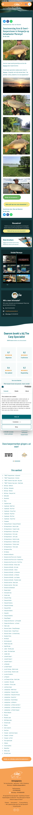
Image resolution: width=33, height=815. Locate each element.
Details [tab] (16, 391)
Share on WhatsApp (11, 21)
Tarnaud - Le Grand (8, 735)
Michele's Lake (7, 717)
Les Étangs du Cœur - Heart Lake (11, 679)
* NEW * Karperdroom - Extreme (11, 478)
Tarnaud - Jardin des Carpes (11, 733)
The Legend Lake (8, 740)
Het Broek (6, 638)
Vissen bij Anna (7, 745)
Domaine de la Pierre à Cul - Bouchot (12, 557)
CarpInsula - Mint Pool (9, 516)
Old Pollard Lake (8, 720)
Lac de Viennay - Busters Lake (11, 671)
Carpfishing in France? (24, 795)
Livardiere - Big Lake (9, 682)
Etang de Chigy (7, 597)
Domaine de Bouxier (9, 554)
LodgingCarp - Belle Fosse (10, 689)
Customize (15, 421)
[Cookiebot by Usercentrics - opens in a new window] (24, 387)
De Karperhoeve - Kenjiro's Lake (11, 539)
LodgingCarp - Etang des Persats (12, 694)
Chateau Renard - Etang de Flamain (12, 524)
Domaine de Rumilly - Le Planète (11, 575)
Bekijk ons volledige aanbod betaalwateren (16, 759)
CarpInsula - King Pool (9, 513)
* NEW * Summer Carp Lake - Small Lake (13, 483)
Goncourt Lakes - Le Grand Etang (11, 633)
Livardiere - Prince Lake (10, 684)
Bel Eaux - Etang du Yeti (9, 493)
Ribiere (6, 725)
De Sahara (6, 552)
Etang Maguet (7, 618)
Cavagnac (6, 521)
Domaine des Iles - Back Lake (11, 582)
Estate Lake (7, 595)
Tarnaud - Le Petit (8, 738)
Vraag (4, 242)
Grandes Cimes (7, 636)
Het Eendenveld (8, 641)
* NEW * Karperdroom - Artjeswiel (12, 475)
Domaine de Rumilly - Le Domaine (12, 572)
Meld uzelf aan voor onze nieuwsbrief (16, 204)
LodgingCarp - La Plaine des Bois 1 (12, 705)
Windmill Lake (7, 753)
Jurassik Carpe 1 (8, 656)
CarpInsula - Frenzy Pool (9, 511)
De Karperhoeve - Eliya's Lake (11, 531)
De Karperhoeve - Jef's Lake (10, 536)
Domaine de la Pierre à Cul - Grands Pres (13, 559)
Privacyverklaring (23, 802)
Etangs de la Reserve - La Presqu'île (12, 620)
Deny (16, 427)
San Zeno (6, 730)
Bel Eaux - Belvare (8, 490)
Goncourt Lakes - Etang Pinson (11, 631)
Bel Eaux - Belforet (8, 485)
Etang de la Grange (8, 605)
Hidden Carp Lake (8, 643)
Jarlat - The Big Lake (9, 648)
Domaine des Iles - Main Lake (11, 585)
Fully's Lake (6, 626)
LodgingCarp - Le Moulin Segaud (11, 710)
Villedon (6, 743)
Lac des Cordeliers (8, 674)
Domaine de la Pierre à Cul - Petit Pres (13, 562)
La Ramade (6, 664)
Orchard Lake (7, 722)
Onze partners (14, 802)
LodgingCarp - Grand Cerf (10, 697)
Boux (5, 501)
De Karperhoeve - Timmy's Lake (11, 544)
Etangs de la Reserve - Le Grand (11, 623)
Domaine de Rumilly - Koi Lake (11, 567)
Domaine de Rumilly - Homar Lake (12, 564)
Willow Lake (7, 750)
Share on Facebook (7, 21)
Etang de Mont (7, 608)
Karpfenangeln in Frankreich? (9, 797)
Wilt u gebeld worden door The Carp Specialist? (17, 804)
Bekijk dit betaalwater (11, 197)
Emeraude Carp (7, 592)
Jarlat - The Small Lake (9, 651)
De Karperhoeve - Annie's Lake (11, 526)
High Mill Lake (7, 646)
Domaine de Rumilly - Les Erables (12, 577)
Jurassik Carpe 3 (8, 661)
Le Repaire (6, 676)
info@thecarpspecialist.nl (11, 311)
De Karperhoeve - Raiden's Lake (11, 541)
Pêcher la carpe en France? (16, 799)
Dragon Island (7, 590)
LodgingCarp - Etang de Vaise (11, 692)
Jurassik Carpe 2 (8, 659)
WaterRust (6, 748)
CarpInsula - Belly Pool (9, 506)
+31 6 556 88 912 (16, 790)
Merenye (5, 66)
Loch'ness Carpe (8, 687)
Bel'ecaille (6, 495)
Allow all (16, 416)
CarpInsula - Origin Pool (9, 518)
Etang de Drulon (8, 600)
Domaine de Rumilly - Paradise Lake (12, 580)
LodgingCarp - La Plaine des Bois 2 (12, 707)
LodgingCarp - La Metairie (10, 702)
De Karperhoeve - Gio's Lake (10, 534)
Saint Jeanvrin (7, 727)
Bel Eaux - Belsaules (9, 488)
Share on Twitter (4, 21)
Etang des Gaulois (8, 610)
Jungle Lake (7, 654)
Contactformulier (17, 806)
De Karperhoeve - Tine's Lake (11, 546)
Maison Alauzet (7, 712)
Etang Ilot (6, 613)
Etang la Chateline (8, 615)
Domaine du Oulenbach (9, 587)
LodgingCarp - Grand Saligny (11, 699)
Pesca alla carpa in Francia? (23, 797)
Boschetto (6, 498)
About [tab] (27, 391)
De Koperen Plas (8, 549)
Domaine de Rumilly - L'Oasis (10, 569)
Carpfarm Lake (7, 503)
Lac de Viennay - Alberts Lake (11, 669)
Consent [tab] (6, 391)
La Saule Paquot (8, 666)
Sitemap (7, 802)
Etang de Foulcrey (8, 603)
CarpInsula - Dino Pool (9, 508)
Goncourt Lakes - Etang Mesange (12, 628)
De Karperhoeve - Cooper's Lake (11, 529)
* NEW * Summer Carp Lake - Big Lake (13, 480)
